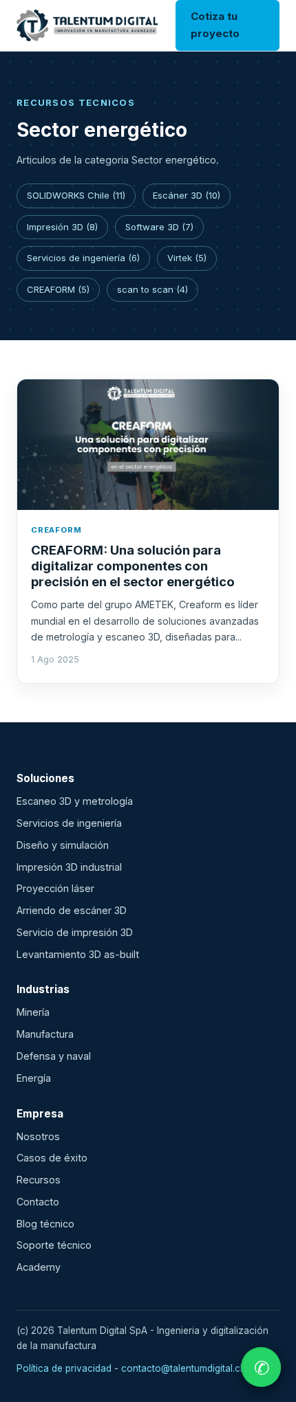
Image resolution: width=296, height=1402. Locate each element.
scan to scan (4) (152, 289)
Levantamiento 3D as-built (78, 954)
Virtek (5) (187, 257)
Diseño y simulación (63, 845)
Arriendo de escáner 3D (72, 910)
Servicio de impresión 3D (75, 932)
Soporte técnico (54, 1245)
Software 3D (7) (159, 226)
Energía (34, 1078)
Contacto (38, 1202)
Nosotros (38, 1136)
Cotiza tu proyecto (215, 25)
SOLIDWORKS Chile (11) (76, 195)
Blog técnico (45, 1223)
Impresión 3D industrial (69, 867)
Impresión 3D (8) (62, 226)
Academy (39, 1267)
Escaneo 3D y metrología (75, 801)
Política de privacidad (64, 1368)
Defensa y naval (54, 1056)
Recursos (39, 1180)
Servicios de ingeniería (69, 823)
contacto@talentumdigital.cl (181, 1368)
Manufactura (45, 1034)
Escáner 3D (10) (186, 195)
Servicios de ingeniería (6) (83, 257)
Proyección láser (55, 888)
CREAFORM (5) (58, 289)
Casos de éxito (52, 1158)
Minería (33, 1012)
